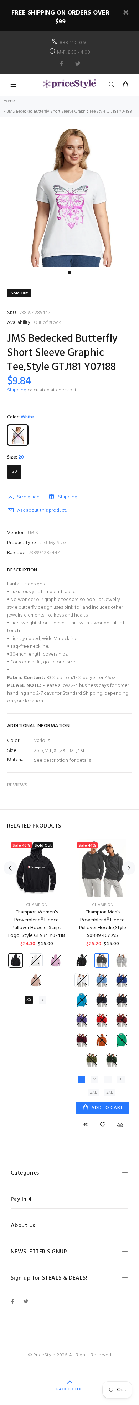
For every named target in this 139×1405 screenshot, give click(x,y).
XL (121, 1079)
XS (28, 999)
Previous (10, 868)
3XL (109, 1092)
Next (128, 868)
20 (14, 471)
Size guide (28, 497)
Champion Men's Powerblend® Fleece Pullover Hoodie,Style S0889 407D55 (102, 924)
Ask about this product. (42, 510)
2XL (93, 1092)
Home (9, 100)
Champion (36, 904)
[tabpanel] (69, 198)
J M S (32, 533)
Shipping (16, 390)
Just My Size (53, 543)
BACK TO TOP (69, 1389)
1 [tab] (69, 272)
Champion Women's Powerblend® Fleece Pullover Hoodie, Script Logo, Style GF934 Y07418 (36, 924)
